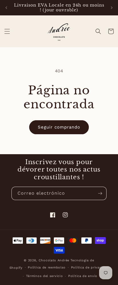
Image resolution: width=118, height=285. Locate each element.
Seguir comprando (59, 127)
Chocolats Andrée (54, 260)
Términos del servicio (44, 276)
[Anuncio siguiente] (111, 7)
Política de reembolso (47, 267)
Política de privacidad (90, 267)
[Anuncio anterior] (6, 7)
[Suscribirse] (100, 193)
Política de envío (82, 276)
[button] (7, 31)
